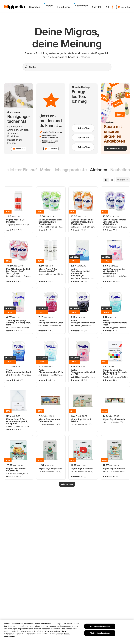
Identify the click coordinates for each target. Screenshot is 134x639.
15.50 (46, 216)
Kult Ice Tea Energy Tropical (83, 147)
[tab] (63, 170)
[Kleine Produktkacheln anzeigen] (106, 180)
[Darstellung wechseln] (112, 7)
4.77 (13, 317)
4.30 (45, 265)
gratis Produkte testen (52, 132)
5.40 (109, 366)
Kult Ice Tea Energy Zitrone (83, 128)
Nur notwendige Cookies (100, 626)
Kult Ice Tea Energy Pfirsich (83, 137)
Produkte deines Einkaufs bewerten (50, 136)
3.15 (13, 416)
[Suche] (107, 7)
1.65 (13, 216)
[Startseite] (14, 7)
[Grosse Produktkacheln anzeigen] (111, 180)
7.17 (45, 317)
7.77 (46, 416)
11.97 (46, 465)
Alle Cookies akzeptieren (100, 633)
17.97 (79, 416)
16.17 (111, 416)
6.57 (78, 265)
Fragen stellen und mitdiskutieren (50, 142)
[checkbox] (83, 128)
